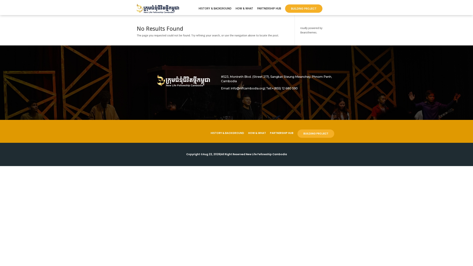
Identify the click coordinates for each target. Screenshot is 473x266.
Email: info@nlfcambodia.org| (243, 88)
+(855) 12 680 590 (285, 88)
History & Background (215, 8)
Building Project (304, 8)
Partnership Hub (269, 8)
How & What (244, 8)
